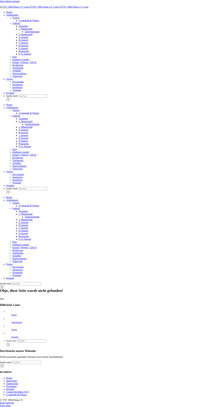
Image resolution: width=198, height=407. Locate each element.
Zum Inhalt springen (10, 1)
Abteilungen (16, 322)
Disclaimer (11, 386)
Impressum (11, 380)
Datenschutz (12, 383)
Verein (14, 330)
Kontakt (14, 337)
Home (14, 315)
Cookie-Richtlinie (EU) (17, 392)
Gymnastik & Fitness (16, 394)
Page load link (7, 402)
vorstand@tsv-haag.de (11, 4)
